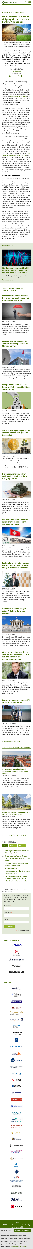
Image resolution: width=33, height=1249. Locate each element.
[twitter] (17, 76)
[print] (23, 76)
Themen (5, 12)
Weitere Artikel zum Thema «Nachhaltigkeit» (13, 290)
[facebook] (15, 76)
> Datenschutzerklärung (19, 1247)
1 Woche (13, 846)
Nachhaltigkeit (17, 12)
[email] (20, 76)
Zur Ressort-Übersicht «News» (15, 835)
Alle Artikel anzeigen (12, 741)
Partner (7, 982)
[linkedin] (9, 76)
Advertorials (7, 246)
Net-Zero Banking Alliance (18, 96)
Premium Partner (11, 940)
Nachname (8, 912)
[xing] (12, 76)
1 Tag (5, 846)
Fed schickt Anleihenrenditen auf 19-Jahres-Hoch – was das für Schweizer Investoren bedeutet (17, 878)
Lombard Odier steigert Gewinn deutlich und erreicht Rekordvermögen (16, 865)
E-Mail (6, 919)
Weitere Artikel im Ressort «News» (16, 747)
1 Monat (21, 846)
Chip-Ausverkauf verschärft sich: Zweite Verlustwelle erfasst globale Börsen (17, 858)
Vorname (7, 905)
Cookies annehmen (22, 1230)
